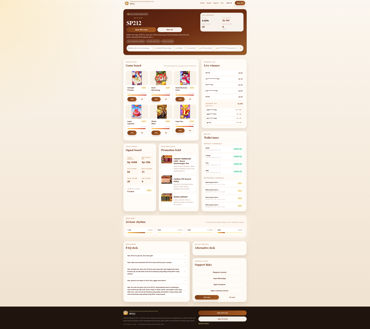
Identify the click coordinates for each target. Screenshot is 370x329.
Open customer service (219, 291)
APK (132, 99)
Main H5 (229, 3)
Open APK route (141, 30)
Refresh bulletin (203, 323)
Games (202, 3)
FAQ (222, 3)
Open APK (240, 3)
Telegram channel (219, 272)
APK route (207, 297)
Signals (209, 3)
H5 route (232, 297)
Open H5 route (222, 319)
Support (216, 3)
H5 (142, 99)
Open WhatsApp (219, 278)
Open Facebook (219, 284)
